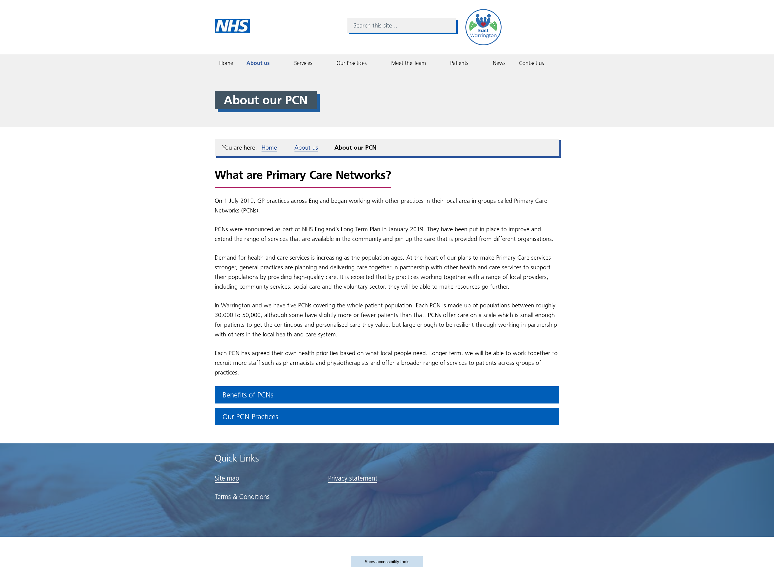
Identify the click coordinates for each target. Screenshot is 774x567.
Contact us (531, 63)
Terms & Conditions (242, 497)
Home (226, 63)
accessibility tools (387, 561)
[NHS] (232, 25)
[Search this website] (449, 25)
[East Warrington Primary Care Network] (483, 27)
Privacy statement (352, 478)
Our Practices (352, 63)
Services (303, 63)
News (499, 63)
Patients (459, 63)
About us (258, 63)
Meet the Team (408, 63)
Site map (227, 478)
